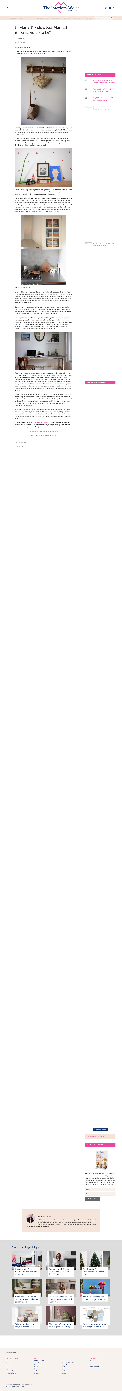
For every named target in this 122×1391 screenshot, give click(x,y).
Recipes (64, 1373)
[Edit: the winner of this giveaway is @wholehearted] (90, 728)
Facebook (93, 1361)
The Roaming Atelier (41, 422)
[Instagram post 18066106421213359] (90, 392)
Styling (36, 1371)
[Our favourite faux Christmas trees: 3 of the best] (95, 1252)
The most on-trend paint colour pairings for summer (94, 1298)
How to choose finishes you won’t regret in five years (94, 1325)
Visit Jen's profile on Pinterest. (96, 1136)
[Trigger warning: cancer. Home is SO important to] (100, 795)
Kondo (35, 53)
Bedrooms (65, 1361)
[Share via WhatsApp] (21, 42)
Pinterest (92, 1365)
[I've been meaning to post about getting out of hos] (110, 505)
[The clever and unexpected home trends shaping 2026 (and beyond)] (61, 1280)
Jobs (7, 1369)
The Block (65, 1367)
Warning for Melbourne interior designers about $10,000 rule (59, 1272)
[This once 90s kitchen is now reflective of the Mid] (110, 1046)
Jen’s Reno (37, 1363)
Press (7, 1367)
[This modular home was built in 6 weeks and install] (110, 662)
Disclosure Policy (11, 1373)
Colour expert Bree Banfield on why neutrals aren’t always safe (26, 1272)
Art (62, 1369)
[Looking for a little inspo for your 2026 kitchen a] (100, 416)
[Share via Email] (24, 42)
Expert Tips (65, 1365)
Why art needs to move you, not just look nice (25, 1325)
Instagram (93, 1363)
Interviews (37, 1369)
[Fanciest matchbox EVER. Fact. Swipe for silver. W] (100, 995)
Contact (8, 1363)
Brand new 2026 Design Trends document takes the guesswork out (26, 1299)
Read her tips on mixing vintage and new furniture (43, 431)
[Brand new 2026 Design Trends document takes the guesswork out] (27, 1280)
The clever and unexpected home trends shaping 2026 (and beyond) (60, 1299)
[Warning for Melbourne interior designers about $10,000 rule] (61, 1252)
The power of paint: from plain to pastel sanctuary (60, 1325)
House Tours (38, 1365)
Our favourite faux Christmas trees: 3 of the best (93, 1272)
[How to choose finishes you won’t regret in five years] (95, 1307)
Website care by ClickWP (13, 1386)
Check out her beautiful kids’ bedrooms (43, 435)
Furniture (64, 1371)
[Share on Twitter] (27, 42)
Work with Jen (10, 1365)
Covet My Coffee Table (68, 1363)
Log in (22, 1386)
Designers (37, 1373)
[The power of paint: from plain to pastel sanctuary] (61, 1307)
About (7, 1361)
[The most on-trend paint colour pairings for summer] (95, 1280)
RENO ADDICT (39, 1361)
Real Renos (37, 1367)
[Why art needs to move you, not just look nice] (27, 1307)
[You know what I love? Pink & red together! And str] (90, 998)
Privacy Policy (10, 1371)
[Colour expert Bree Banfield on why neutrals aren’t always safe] (27, 1252)
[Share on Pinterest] (18, 42)
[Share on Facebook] (15, 42)
